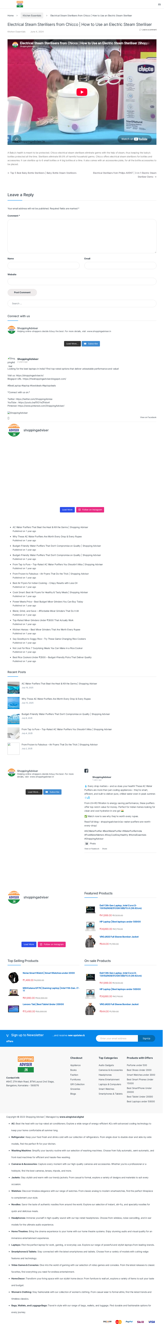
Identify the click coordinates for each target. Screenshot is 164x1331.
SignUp (146, 1038)
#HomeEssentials (137, 834)
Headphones (105, 1074)
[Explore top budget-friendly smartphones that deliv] (26, 472)
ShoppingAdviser (28, 359)
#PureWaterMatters (94, 834)
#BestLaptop (14, 385)
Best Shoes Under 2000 (139, 1070)
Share (104, 849)
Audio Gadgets (106, 1065)
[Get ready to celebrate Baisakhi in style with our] (63, 494)
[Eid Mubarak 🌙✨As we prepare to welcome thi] (101, 494)
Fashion (74, 1074)
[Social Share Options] (9, 418)
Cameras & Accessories (111, 1070)
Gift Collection (77, 1084)
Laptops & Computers (110, 1084)
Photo (93, 843)
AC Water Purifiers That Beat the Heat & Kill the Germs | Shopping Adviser (59, 683)
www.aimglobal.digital (72, 1116)
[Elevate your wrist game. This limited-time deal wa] (138, 472)
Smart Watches (106, 1089)
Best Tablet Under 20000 (140, 1096)
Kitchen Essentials (32, 15)
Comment (14, 215)
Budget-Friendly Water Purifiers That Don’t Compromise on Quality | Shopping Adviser (66, 714)
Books (73, 1070)
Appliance (75, 1065)
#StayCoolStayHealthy (116, 834)
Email (87, 258)
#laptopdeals (49, 385)
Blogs (73, 1093)
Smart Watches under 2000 (141, 1074)
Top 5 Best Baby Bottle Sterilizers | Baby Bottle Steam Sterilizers (42, 172)
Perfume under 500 (137, 1065)
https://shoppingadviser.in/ (30, 375)
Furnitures (75, 1079)
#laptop (25, 385)
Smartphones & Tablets (111, 1093)
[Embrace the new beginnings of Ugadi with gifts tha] (138, 494)
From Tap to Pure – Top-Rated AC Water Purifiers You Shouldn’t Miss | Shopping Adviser (67, 729)
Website (12, 274)
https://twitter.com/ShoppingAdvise (34, 399)
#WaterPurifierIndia (132, 831)
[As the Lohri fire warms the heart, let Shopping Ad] (26, 494)
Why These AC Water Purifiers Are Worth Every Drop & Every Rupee (56, 698)
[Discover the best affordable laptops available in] (63, 450)
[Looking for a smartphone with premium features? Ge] (138, 450)
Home (10, 15)
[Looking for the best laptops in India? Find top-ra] (26, 450)
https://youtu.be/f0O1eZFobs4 (34, 402)
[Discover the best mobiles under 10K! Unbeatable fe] (63, 472)
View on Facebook (91, 849)
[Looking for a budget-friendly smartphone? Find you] (101, 450)
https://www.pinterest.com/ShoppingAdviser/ (41, 405)
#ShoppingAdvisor (93, 838)
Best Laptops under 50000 (141, 1101)
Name (11, 258)
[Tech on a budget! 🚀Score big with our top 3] (101, 472)
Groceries (75, 1089)
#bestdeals (36, 385)
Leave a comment (149, 29)
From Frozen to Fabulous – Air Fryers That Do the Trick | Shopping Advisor (60, 744)
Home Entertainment (109, 1079)
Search (160, 4)
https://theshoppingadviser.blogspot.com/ (44, 378)
